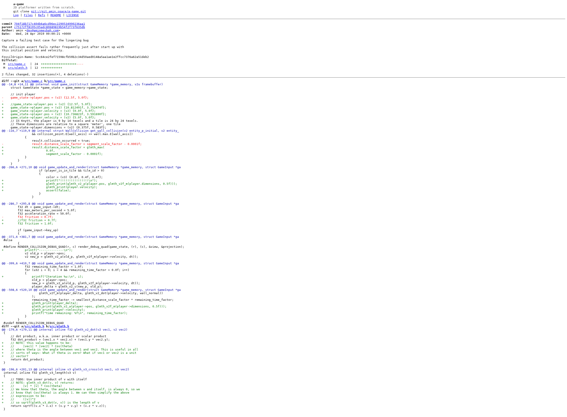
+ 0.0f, (28, 150)
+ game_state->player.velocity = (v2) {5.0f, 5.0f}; (49, 117)
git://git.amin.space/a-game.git (58, 11)
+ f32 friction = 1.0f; (27, 223)
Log (16, 15)
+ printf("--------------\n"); (37, 250)
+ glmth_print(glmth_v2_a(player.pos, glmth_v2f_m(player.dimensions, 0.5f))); (89, 183)
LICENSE (72, 15)
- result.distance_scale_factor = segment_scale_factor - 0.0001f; (72, 144)
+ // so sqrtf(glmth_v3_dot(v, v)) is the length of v (50, 402)
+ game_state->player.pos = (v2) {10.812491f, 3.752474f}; (54, 107)
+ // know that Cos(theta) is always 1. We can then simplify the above (65, 392)
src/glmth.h (17, 67)
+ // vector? (15, 356)
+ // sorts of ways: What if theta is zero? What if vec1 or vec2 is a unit (69, 352)
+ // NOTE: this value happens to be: (36, 343)
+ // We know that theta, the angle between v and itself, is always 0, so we (71, 389)
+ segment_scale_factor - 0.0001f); (52, 154)
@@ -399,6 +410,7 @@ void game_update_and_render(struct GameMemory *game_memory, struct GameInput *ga (90, 263)
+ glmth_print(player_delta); (40, 303)
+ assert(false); (36, 190)
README (55, 15)
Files (28, 15)
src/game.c (17, 64)
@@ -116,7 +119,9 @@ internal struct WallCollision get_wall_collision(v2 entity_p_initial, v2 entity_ (90, 130)
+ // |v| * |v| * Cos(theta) (32, 386)
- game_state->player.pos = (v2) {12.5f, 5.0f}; (45, 97)
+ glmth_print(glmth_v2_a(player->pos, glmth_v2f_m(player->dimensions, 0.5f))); (84, 306)
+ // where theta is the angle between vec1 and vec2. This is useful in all (70, 349)
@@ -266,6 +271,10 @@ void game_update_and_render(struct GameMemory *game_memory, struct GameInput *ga (91, 167)
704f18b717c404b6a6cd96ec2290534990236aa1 (49, 23)
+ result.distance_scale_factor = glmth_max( (53, 147)
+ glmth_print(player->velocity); (43, 309)
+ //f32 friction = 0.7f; (29, 220)
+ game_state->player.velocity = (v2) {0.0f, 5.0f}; (49, 110)
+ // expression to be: (24, 396)
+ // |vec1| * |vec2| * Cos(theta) (37, 346)
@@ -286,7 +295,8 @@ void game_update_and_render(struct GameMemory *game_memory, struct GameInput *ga (90, 203)
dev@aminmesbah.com (42, 30)
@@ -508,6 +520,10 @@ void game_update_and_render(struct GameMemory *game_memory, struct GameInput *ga (91, 289)
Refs (41, 15)
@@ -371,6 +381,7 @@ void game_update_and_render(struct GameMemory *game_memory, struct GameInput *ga (90, 236)
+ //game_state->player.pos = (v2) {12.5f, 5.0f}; (47, 104)
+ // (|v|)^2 (18, 399)
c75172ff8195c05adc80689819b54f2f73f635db (49, 27)
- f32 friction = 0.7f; (27, 217)
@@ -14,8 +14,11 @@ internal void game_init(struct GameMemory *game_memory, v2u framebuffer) (82, 84)
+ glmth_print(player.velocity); (49, 187)
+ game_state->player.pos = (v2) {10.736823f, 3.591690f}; (54, 114)
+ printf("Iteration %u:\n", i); (42, 276)
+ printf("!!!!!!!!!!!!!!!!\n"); (49, 180)
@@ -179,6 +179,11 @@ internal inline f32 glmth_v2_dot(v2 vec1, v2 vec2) (65, 329)
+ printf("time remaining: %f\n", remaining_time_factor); (65, 313)
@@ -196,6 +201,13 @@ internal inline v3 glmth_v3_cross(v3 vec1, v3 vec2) (65, 369)
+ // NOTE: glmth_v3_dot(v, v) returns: (38, 382)
